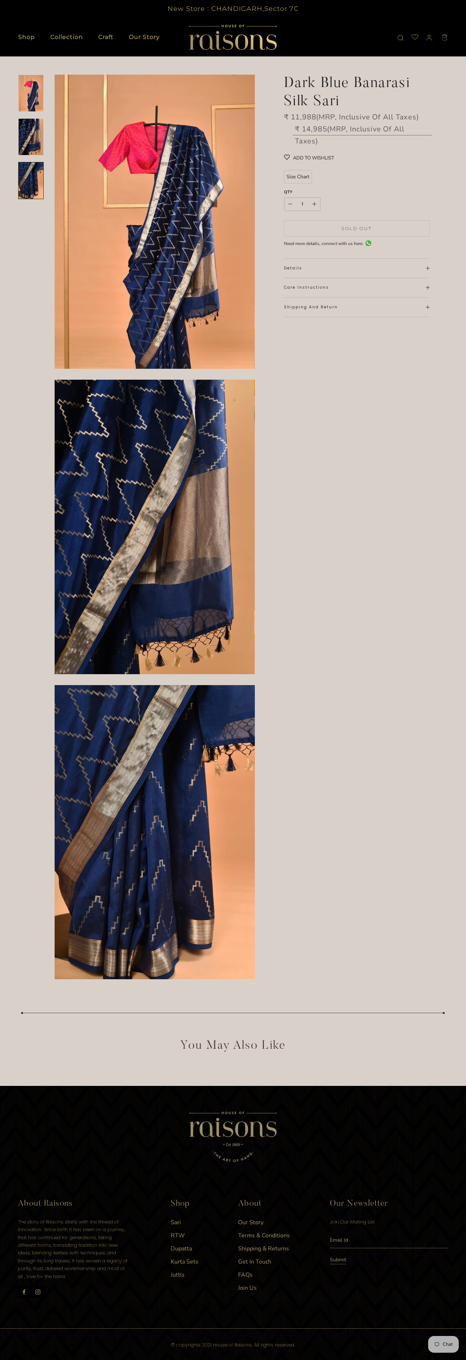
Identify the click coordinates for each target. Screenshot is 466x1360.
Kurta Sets (184, 1262)
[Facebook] (24, 1292)
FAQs (245, 1275)
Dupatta (181, 1249)
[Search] (400, 37)
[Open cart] (445, 37)
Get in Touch (254, 1262)
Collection (66, 36)
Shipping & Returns (263, 1249)
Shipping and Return (311, 307)
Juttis (178, 1275)
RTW (178, 1235)
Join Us (247, 1288)
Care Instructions (306, 287)
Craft (106, 36)
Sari (176, 1222)
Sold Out (356, 228)
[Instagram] (37, 1292)
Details (293, 268)
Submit (338, 1259)
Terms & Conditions (264, 1235)
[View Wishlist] (415, 37)
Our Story (144, 36)
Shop (26, 36)
